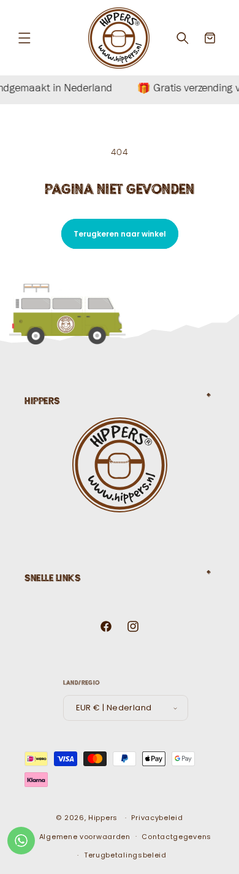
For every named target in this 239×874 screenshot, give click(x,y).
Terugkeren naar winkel (120, 234)
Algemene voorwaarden (85, 837)
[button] (24, 38)
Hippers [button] (42, 401)
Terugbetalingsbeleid (125, 855)
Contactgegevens (176, 837)
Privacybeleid (157, 818)
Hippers (103, 818)
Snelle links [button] (52, 578)
